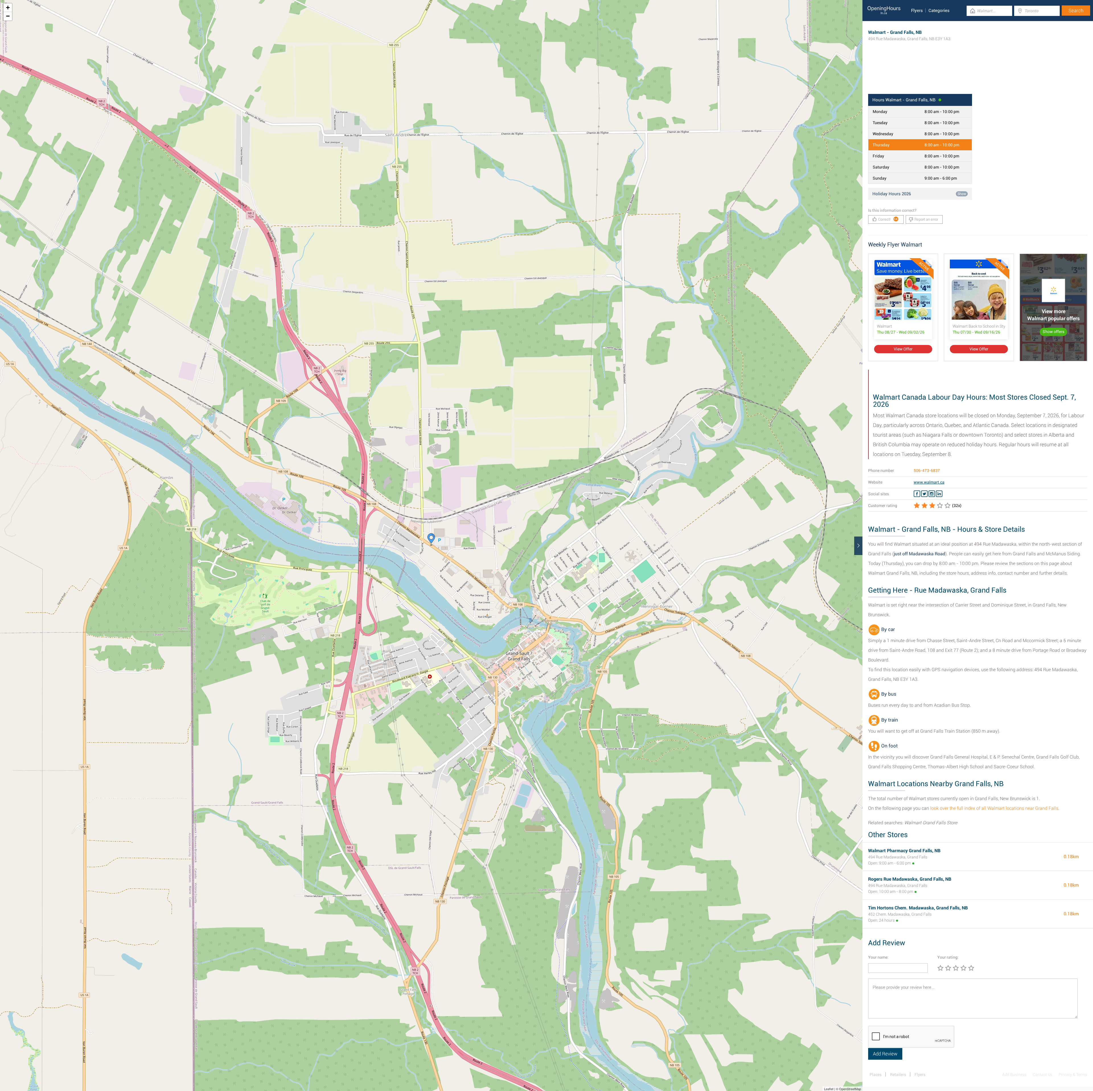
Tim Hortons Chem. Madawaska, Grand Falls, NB (918, 908)
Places (876, 1074)
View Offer (903, 349)
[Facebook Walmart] (917, 494)
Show (962, 194)
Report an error (926, 219)
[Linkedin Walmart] (939, 494)
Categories (939, 10)
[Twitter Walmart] (924, 494)
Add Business (1014, 1074)
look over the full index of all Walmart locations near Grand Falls (994, 808)
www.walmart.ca (929, 482)
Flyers (917, 10)
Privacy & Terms (1073, 1074)
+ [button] (8, 7)
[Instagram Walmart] (931, 494)
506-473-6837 (927, 470)
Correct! (888, 219)
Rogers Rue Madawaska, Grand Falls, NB (909, 879)
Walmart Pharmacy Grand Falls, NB (904, 850)
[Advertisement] (977, 75)
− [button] (8, 16)
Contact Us (1042, 1074)
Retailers (898, 1074)
